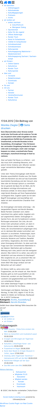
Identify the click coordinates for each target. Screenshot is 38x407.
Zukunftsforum (17, 25)
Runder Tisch (13, 37)
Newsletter (21, 377)
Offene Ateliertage (15, 35)
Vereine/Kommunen (15, 95)
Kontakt (11, 83)
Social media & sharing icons (14, 397)
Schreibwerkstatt (14, 44)
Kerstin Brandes (18, 302)
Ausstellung (23, 300)
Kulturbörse (12, 66)
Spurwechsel (13, 30)
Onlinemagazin (13, 8)
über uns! (7, 73)
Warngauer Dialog (19, 27)
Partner (11, 90)
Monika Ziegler (9, 125)
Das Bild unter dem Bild (13, 365)
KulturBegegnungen (15, 13)
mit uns (7, 88)
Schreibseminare (14, 47)
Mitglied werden (21, 379)
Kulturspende (13, 49)
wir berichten (9, 5)
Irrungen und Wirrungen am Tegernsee (18, 339)
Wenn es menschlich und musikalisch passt (20, 334)
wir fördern (8, 61)
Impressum (21, 386)
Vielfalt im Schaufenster (17, 42)
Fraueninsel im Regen (12, 348)
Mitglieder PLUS (21, 374)
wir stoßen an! (9, 20)
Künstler (11, 93)
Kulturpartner (21, 372)
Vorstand (11, 76)
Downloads (12, 81)
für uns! (7, 85)
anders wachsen (14, 22)
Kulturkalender (13, 10)
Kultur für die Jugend (16, 32)
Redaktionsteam (14, 78)
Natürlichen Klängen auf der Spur (16, 361)
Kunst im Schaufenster (16, 39)
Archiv (10, 18)
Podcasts (11, 15)
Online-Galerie (13, 64)
